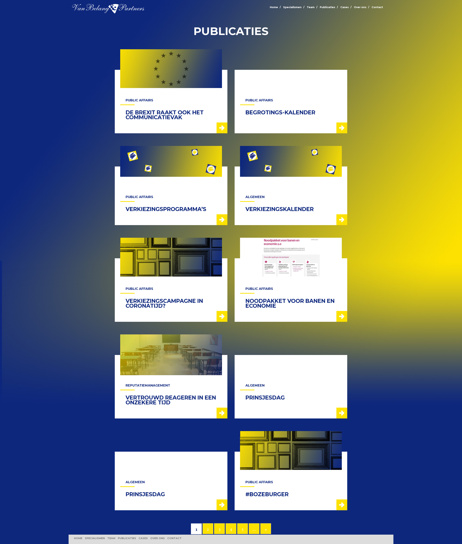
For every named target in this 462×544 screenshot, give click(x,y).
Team (311, 7)
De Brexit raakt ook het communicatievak (165, 115)
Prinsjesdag (265, 397)
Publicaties (327, 7)
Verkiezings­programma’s (166, 209)
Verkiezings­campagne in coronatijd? (164, 303)
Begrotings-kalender (280, 112)
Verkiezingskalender (279, 209)
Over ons (360, 7)
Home (274, 7)
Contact (377, 7)
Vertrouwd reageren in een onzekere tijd (171, 400)
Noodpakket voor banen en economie (290, 303)
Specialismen (292, 7)
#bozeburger (267, 494)
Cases (344, 7)
